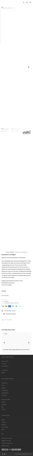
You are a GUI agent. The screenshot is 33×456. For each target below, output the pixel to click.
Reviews (4, 424)
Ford (3, 385)
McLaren (4, 395)
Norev (3, 372)
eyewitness (8, 302)
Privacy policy (5, 445)
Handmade (16, 302)
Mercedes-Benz (6, 399)
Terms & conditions (7, 443)
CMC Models (5, 366)
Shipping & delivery (7, 438)
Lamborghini (5, 393)
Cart (3, 429)
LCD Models (5, 370)
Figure (12, 302)
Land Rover (5, 390)
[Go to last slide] (4, 342)
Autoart (4, 363)
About (3, 419)
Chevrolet (5, 383)
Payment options (6, 440)
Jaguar (4, 388)
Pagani (3, 402)
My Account (5, 427)
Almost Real (5, 361)
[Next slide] (28, 67)
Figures (12, 252)
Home (7, 252)
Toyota (4, 409)
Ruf (3, 407)
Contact (4, 422)
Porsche (4, 404)
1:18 (4, 302)
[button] (6, 188)
